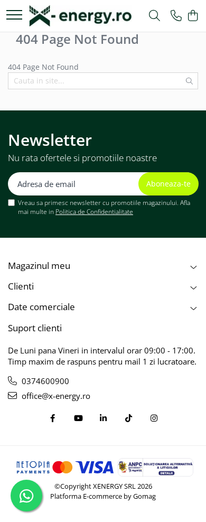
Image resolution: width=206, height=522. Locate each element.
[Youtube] (78, 418)
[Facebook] (52, 418)
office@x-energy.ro (55, 395)
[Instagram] (154, 418)
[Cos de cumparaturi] (192, 16)
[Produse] (14, 15)
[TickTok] (128, 418)
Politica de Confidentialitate (94, 211)
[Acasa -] (80, 15)
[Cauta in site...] (154, 16)
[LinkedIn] (103, 418)
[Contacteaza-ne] (176, 16)
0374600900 (44, 381)
